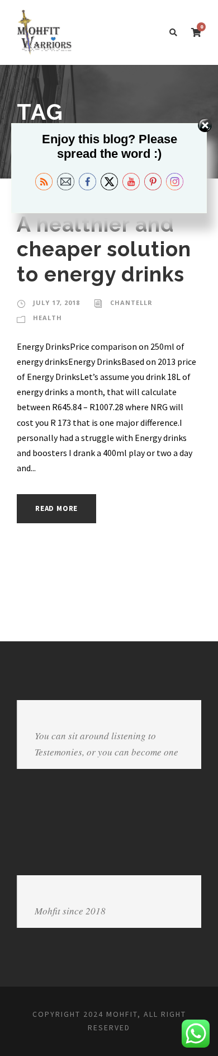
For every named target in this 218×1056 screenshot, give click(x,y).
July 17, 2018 (56, 302)
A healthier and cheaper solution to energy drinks (104, 249)
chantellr (131, 302)
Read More (56, 508)
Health (47, 317)
